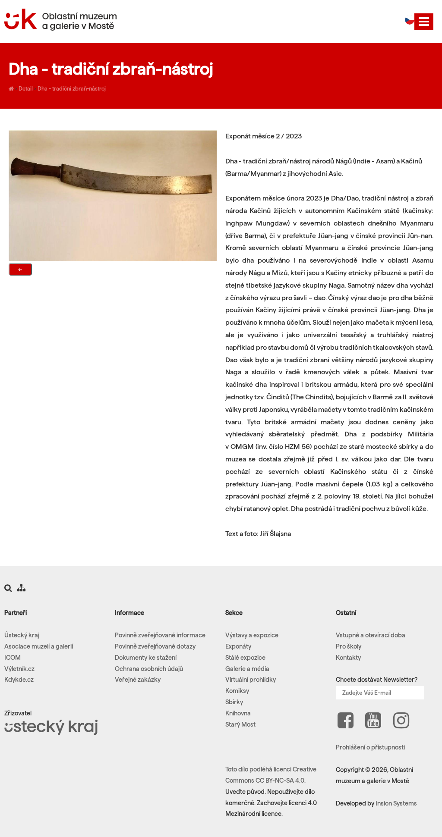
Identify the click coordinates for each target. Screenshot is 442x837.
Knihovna (238, 713)
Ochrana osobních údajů (149, 668)
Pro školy (348, 646)
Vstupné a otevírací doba (370, 635)
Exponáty (238, 646)
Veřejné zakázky (138, 679)
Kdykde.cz (19, 679)
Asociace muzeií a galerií (38, 646)
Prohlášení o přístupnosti (370, 747)
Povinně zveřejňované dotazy (155, 646)
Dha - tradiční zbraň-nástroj (72, 88)
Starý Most (240, 724)
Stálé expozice (245, 657)
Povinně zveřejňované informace (160, 635)
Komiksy (237, 690)
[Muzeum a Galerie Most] (11, 88)
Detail (26, 88)
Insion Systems (396, 803)
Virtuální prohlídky (250, 679)
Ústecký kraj (21, 635)
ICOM (12, 657)
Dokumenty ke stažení (146, 657)
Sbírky (234, 702)
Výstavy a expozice (251, 635)
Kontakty (348, 657)
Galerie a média (247, 668)
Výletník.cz (19, 668)
